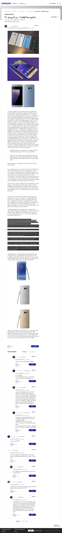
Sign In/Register (53, 3)
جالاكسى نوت (31, 28)
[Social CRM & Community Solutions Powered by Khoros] (56, 525)
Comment (35, 346)
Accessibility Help (6, 529)
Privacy (3, 531)
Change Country (38, 530)
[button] (37, 25)
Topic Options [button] (54, 17)
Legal (16, 531)
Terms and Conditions (20, 529)
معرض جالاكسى (22, 3)
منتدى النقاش (14, 3)
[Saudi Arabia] (6, 3)
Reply (32, 364)
